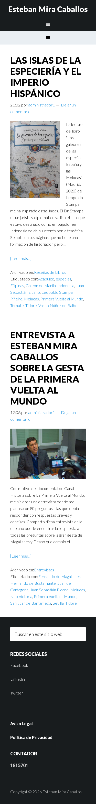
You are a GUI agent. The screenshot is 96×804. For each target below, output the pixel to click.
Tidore (31, 305)
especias (63, 278)
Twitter (16, 692)
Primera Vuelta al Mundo (61, 298)
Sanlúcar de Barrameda (30, 603)
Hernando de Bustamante (33, 583)
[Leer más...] (20, 258)
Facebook (19, 665)
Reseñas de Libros (50, 272)
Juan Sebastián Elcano (49, 589)
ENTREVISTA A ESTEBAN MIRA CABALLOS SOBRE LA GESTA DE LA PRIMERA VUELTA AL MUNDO (47, 368)
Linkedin (17, 679)
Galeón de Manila (41, 285)
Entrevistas (44, 569)
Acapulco (46, 278)
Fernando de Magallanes (59, 576)
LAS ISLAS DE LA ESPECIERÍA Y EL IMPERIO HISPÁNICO (45, 77)
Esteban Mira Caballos (48, 9)
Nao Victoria (21, 596)
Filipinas (17, 285)
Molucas (31, 298)
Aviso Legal (21, 723)
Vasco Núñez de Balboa (59, 305)
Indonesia (65, 285)
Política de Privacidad (31, 737)
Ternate (17, 305)
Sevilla (58, 603)
